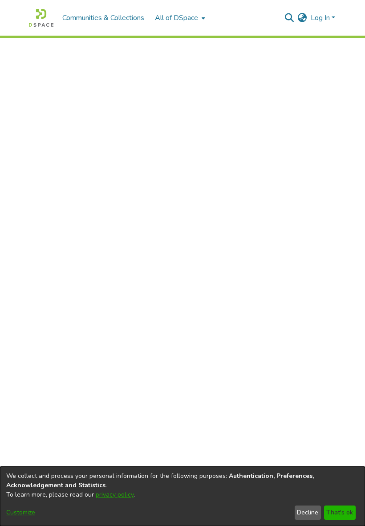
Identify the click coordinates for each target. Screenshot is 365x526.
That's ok (339, 512)
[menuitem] (179, 18)
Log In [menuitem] (320, 18)
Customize (20, 512)
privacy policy (115, 494)
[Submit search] (289, 17)
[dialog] (182, 496)
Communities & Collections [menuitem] (103, 18)
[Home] (41, 18)
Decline (307, 512)
